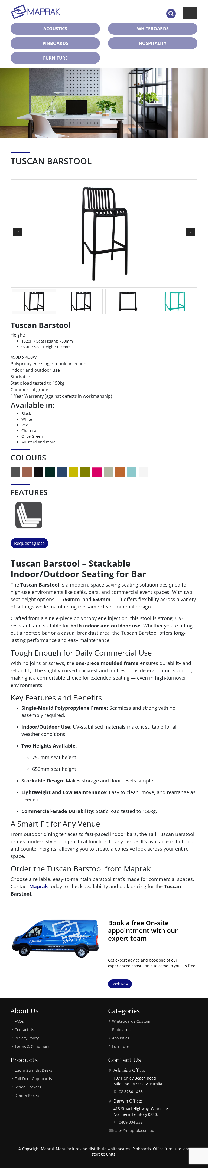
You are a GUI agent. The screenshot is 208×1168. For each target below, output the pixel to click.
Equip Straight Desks (33, 1070)
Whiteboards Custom (131, 1021)
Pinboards (121, 1029)
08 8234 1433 (131, 1091)
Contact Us (24, 1029)
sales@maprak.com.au (133, 1130)
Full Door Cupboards (33, 1078)
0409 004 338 (131, 1122)
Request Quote (29, 543)
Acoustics (120, 1038)
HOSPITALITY (153, 43)
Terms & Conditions (32, 1046)
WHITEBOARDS (153, 29)
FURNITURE (55, 58)
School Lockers (28, 1087)
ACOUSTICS (55, 29)
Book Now (120, 983)
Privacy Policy (27, 1038)
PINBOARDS (55, 43)
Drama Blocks (27, 1095)
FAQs (19, 1021)
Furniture (120, 1046)
